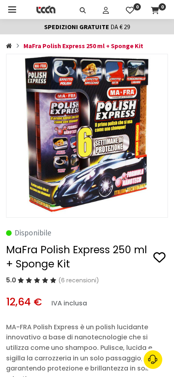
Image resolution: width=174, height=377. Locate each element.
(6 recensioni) (78, 280)
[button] (159, 258)
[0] (130, 9)
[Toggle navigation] (12, 9)
